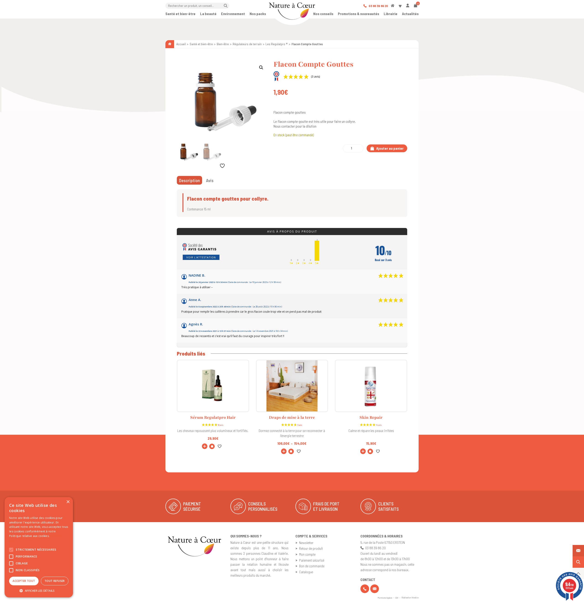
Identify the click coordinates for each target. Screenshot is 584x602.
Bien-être (223, 44)
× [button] (68, 502)
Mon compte (307, 554)
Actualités (410, 13)
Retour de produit (311, 548)
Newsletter (306, 542)
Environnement (233, 13)
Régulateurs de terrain (247, 44)
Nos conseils (323, 13)
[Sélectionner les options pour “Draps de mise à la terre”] (291, 451)
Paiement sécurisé (311, 560)
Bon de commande (311, 566)
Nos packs (258, 13)
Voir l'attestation (201, 257)
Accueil (181, 44)
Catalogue (306, 572)
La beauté (208, 13)
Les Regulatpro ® (277, 44)
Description (189, 180)
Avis (210, 180)
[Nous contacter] (578, 550)
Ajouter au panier (389, 148)
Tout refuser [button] (54, 581)
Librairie (390, 13)
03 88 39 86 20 (378, 6)
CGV (396, 597)
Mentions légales (385, 597)
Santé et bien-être (180, 13)
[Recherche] (578, 562)
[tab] (189, 180)
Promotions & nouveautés (358, 13)
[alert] (39, 547)
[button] (261, 67)
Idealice (415, 597)
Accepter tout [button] (24, 581)
